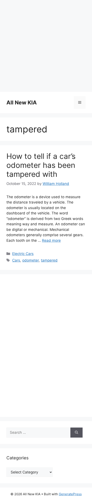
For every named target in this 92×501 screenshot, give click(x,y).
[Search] (76, 433)
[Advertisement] (46, 46)
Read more (51, 240)
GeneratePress (70, 494)
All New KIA (21, 102)
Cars (16, 260)
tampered (49, 260)
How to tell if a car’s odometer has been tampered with (41, 165)
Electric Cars (23, 254)
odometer (30, 260)
